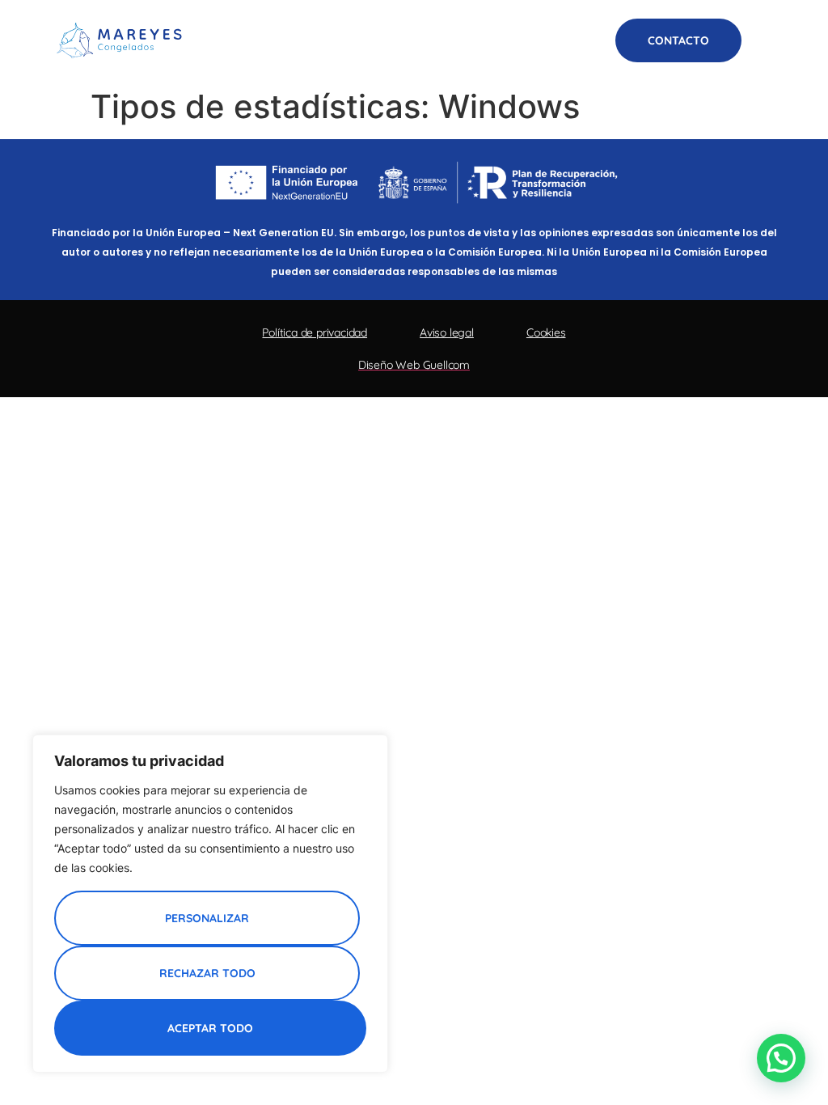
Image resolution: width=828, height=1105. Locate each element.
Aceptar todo (210, 1028)
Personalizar (207, 918)
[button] (765, 40)
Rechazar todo (207, 973)
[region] (210, 904)
